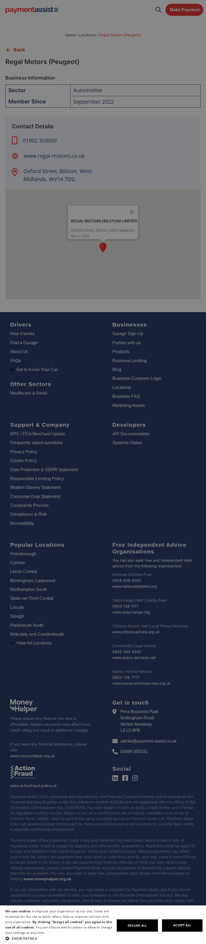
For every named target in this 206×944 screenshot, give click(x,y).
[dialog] (103, 924)
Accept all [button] (182, 925)
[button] (60, 938)
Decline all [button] (137, 925)
